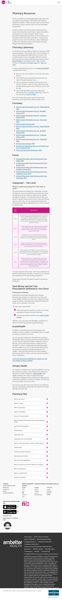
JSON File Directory (38, 549)
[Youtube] (27, 504)
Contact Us (6, 489)
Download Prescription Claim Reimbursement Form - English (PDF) (31, 160)
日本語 (48, 494)
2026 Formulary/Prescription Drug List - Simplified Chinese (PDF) (31, 112)
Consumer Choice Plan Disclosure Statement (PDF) (37, 546)
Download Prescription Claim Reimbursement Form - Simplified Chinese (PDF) (31, 168)
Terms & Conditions (29, 539)
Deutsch (49, 493)
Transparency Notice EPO (44, 541)
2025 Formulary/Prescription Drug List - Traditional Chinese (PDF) (31, 136)
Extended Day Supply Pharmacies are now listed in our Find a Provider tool (32, 147)
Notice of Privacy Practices (41, 537)
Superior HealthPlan (8, 493)
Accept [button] (53, 594)
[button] (53, 597)
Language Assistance (30, 541)
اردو (23, 491)
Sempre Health (37, 373)
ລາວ (23, 496)
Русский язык (38, 494)
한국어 (36, 489)
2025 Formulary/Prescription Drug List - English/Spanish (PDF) (33, 127)
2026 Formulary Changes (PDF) (25, 124)
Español (36, 487)
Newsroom (6, 487)
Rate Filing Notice (50, 549)
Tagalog (36, 491)
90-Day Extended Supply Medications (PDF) (29, 150)
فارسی (36, 493)
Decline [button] (53, 591)
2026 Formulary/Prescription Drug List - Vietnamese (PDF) (31, 121)
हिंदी (23, 493)
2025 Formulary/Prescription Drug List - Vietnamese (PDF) (31, 140)
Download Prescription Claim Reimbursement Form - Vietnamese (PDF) (31, 177)
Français (49, 491)
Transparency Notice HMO (31, 544)
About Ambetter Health (9, 485)
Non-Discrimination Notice (44, 539)
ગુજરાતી (24, 494)
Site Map (36, 551)
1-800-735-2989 (31, 94)
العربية (48, 489)
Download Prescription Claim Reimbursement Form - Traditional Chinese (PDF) (31, 173)
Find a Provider (16, 61)
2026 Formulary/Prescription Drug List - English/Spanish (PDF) (33, 108)
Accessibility (44, 551)
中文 (23, 489)
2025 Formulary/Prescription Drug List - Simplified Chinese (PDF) (31, 132)
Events (5, 491)
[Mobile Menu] (58, 2)
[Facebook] (23, 504)
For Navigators (28, 551)
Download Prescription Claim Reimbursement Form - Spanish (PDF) (31, 164)
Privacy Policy (28, 537)
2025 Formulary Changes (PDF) (25, 144)
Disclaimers (27, 549)
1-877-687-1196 (24, 63)
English (24, 487)
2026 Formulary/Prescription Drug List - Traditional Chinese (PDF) (31, 116)
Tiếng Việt (49, 487)
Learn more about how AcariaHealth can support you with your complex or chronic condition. (29, 360)
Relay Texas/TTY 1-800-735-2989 (29, 64)
